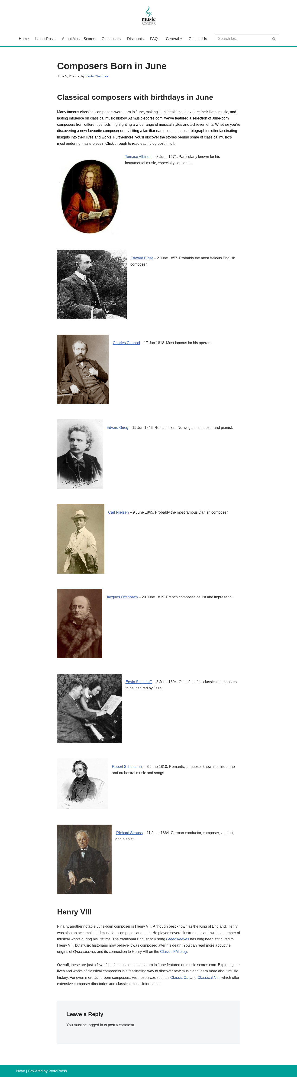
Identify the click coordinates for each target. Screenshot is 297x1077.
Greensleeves (177, 939)
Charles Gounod (126, 343)
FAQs (154, 39)
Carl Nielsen (118, 512)
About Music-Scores (78, 39)
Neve (20, 1071)
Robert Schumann (127, 767)
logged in (95, 1025)
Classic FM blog (173, 952)
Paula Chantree (96, 76)
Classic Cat (179, 978)
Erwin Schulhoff (139, 682)
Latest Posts (45, 39)
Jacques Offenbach (122, 597)
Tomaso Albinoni (138, 157)
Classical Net (208, 978)
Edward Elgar (141, 258)
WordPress (57, 1071)
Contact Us (198, 39)
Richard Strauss (129, 833)
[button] (181, 39)
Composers (111, 39)
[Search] (274, 38)
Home (24, 39)
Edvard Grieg (117, 428)
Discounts (135, 39)
